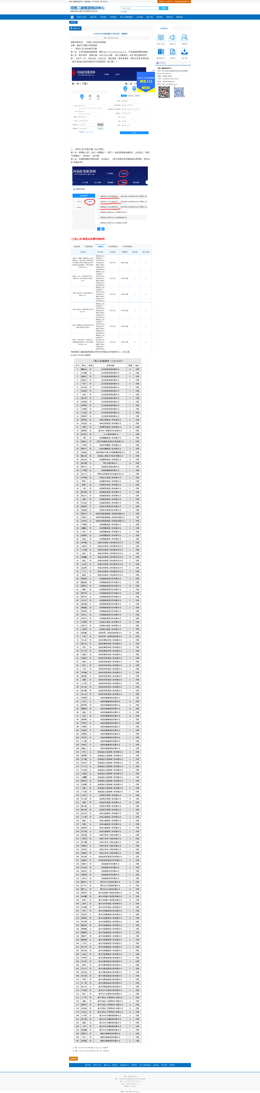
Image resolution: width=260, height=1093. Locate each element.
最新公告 (93, 17)
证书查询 (169, 1)
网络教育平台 (161, 58)
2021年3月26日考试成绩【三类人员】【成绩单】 (93, 1047)
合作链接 (139, 17)
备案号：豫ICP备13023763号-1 (130, 1091)
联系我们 (159, 17)
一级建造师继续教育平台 (181, 1)
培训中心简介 (82, 17)
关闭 (120, 15)
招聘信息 (169, 17)
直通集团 (179, 17)
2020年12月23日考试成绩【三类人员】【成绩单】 (94, 1051)
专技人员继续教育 (126, 17)
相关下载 (149, 17)
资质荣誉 (134, 1065)
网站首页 (88, 1065)
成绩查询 (162, 1)
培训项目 (103, 17)
